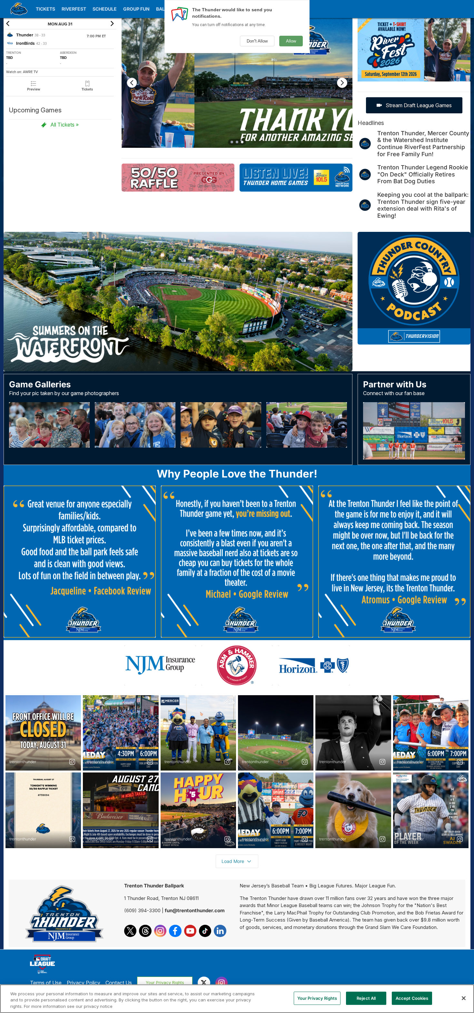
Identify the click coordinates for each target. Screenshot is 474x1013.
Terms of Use (46, 983)
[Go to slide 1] (232, 142)
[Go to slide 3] (242, 142)
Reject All (366, 997)
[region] (237, 998)
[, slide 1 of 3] (237, 85)
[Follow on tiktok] (205, 931)
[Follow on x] (130, 931)
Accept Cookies (412, 997)
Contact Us (118, 983)
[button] (9, 23)
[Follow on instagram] (160, 931)
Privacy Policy (83, 983)
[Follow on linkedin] (220, 931)
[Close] (464, 998)
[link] (33, 86)
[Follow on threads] (145, 931)
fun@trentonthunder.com (195, 910)
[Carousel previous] (132, 83)
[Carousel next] (342, 83)
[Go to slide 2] (237, 142)
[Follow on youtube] (190, 931)
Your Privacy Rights (165, 982)
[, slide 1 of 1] (414, 52)
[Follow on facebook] (175, 931)
